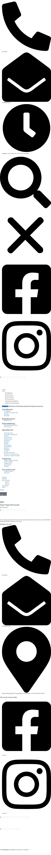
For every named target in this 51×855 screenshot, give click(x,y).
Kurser (3, 391)
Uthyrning (4, 477)
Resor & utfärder (6, 480)
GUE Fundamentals (9, 399)
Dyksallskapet (5, 485)
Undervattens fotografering (11, 401)
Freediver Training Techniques (12, 403)
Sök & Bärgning (8, 393)
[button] (25, 182)
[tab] (5, 406)
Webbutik (4, 478)
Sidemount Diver (9, 395)
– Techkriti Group (33, 849)
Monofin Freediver (9, 397)
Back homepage (4, 507)
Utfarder (7, 484)
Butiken (4, 389)
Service (3, 487)
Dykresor (7, 482)
